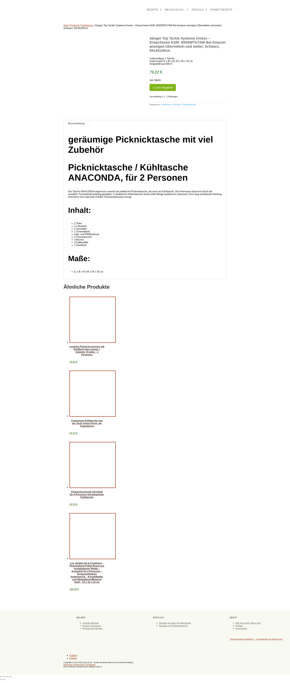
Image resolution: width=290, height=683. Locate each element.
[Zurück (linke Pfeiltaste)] (1, 679)
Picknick (74, 25)
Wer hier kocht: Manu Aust (248, 623)
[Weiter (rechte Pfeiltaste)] (4, 679)
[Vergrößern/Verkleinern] (1, 676)
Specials (198, 10)
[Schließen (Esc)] (10, 676)
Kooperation (241, 628)
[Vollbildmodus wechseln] (4, 676)
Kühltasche (87, 25)
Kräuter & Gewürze (91, 625)
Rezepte (152, 10)
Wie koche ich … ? (176, 10)
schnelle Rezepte (90, 623)
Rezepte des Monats (92, 628)
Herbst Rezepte (221, 10)
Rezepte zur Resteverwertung (173, 625)
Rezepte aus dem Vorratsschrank (175, 623)
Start (65, 25)
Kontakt (239, 625)
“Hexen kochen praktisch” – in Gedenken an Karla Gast (255, 639)
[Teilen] (7, 676)
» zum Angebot (163, 87)
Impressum (67, 665)
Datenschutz (79, 665)
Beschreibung (76, 123)
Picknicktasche (189, 104)
